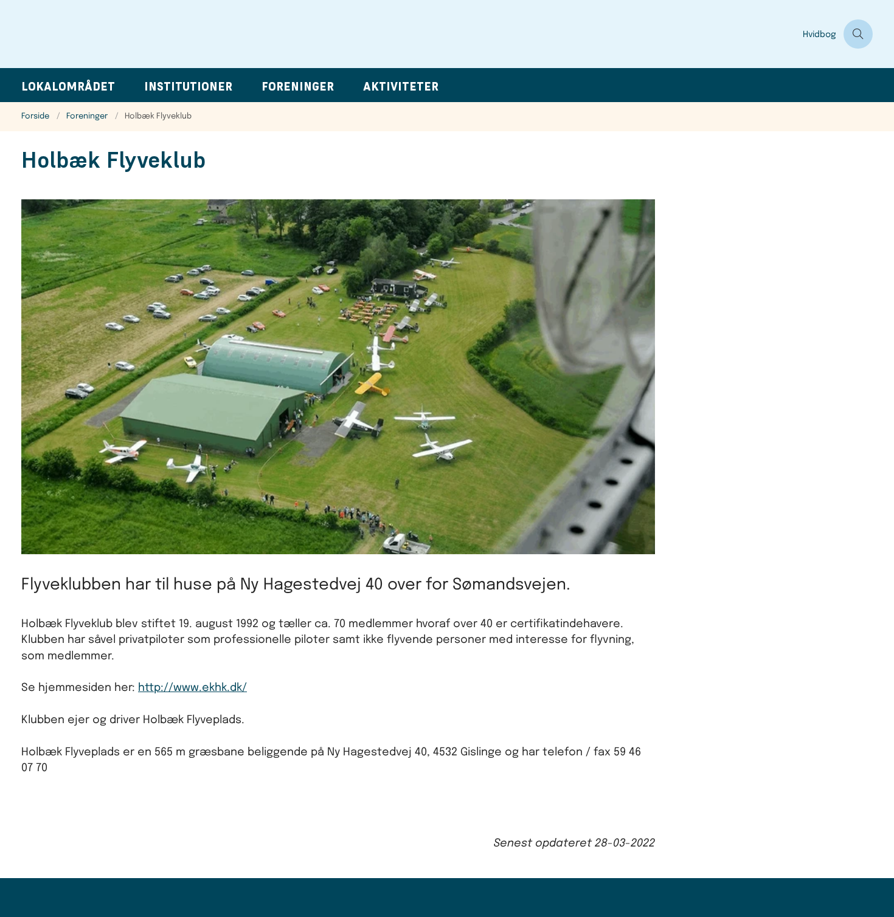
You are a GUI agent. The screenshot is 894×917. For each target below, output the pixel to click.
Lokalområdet (68, 87)
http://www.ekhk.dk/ (192, 687)
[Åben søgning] (858, 34)
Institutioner (188, 87)
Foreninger (298, 87)
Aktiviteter (400, 87)
